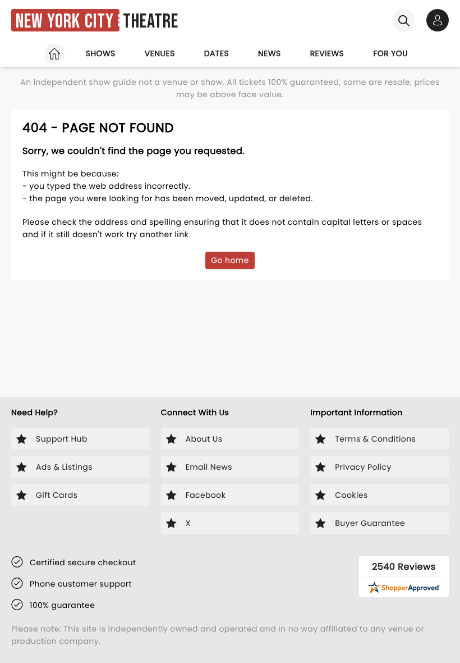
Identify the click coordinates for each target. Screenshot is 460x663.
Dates (216, 53)
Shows (101, 53)
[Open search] (404, 20)
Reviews (327, 53)
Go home (230, 260)
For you (390, 53)
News (269, 53)
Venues (160, 53)
